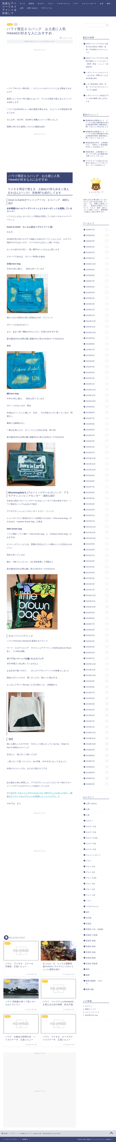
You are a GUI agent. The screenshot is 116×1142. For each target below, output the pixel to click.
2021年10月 (96, 538)
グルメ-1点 (90, 866)
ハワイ (76, 3)
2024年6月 (96, 355)
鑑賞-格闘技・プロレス (94, 982)
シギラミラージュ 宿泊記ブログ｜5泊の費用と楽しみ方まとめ (97, 98)
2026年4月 (96, 241)
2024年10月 (96, 332)
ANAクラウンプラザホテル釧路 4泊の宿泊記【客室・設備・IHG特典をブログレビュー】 (97, 48)
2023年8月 (96, 412)
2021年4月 (96, 573)
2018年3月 (96, 784)
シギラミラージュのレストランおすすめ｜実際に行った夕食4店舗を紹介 (97, 75)
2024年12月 (96, 321)
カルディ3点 (91, 843)
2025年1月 (96, 315)
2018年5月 (97, 772)
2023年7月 (96, 418)
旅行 (88, 912)
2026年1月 (96, 258)
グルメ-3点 (90, 884)
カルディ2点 (91, 832)
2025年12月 (96, 264)
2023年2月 (96, 447)
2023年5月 (96, 430)
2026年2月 (96, 252)
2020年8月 (96, 618)
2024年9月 (96, 338)
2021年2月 (96, 584)
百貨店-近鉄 (91, 952)
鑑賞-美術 (90, 989)
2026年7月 (96, 230)
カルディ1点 (91, 826)
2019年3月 (97, 715)
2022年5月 (96, 498)
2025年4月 (96, 298)
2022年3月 (96, 510)
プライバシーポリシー (12, 1139)
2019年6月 (97, 698)
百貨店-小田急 (92, 935)
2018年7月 (97, 761)
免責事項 (25, 1139)
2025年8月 (96, 275)
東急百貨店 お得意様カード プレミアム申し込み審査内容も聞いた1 (97, 154)
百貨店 (31, 3)
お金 (101, 3)
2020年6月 (96, 630)
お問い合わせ (32, 8)
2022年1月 (96, 521)
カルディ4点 (91, 849)
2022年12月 (96, 458)
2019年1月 (97, 727)
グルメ (51, 3)
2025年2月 (96, 310)
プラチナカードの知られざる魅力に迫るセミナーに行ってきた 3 (97, 163)
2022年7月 (96, 487)
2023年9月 (96, 407)
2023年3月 (96, 441)
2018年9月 (97, 750)
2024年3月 (96, 372)
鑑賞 (88, 975)
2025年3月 (96, 304)
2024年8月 (96, 344)
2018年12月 (97, 733)
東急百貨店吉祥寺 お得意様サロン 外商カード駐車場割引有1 (97, 145)
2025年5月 (96, 292)
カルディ (41, 3)
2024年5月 (96, 361)
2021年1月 (96, 590)
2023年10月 (96, 401)
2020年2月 (96, 653)
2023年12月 (96, 390)
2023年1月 (96, 452)
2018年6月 (97, 767)
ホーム (22, 3)
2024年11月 (96, 327)
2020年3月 (96, 647)
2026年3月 (96, 247)
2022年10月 (96, 470)
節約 (108, 3)
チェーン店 (90, 895)
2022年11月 (96, 464)
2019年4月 (97, 710)
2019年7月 (97, 693)
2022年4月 (96, 504)
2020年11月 (96, 601)
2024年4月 (96, 367)
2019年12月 (96, 664)
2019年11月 (96, 670)
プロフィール (46, 8)
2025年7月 (96, 281)
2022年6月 (96, 492)
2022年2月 (96, 515)
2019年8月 (97, 687)
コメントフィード (92, 1012)
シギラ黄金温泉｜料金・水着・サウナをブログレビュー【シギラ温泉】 (97, 87)
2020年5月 (96, 635)
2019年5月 (97, 704)
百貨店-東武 (91, 946)
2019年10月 (96, 675)
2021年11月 (96, 532)
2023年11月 (96, 395)
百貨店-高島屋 (92, 964)
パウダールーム (63, 3)
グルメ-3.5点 (91, 878)
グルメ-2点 (90, 872)
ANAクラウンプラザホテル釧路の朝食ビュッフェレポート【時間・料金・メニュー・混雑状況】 (97, 62)
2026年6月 (96, 235)
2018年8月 (97, 755)
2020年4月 (96, 641)
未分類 (88, 918)
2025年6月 (96, 287)
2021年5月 (96, 567)
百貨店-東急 (91, 941)
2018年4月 (97, 778)
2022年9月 (96, 475)
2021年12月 (96, 527)
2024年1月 (96, 384)
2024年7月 (96, 350)
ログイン (88, 1006)
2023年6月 (96, 424)
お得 (21, 8)
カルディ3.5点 (92, 838)
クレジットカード (89, 3)
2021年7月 (96, 555)
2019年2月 (97, 721)
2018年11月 (97, 738)
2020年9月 (96, 613)
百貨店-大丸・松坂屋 (94, 929)
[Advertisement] (40, 67)
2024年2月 (96, 378)
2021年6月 (96, 561)
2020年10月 (97, 607)
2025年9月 (96, 270)
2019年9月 (97, 681)
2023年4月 (96, 435)
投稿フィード (90, 1009)
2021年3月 (96, 578)
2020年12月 (96, 595)
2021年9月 (96, 544)
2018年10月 (97, 744)
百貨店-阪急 (91, 958)
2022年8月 (96, 481)
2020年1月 (96, 658)
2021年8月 (96, 550)
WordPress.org (91, 1015)
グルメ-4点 (90, 889)
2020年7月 (96, 624)
